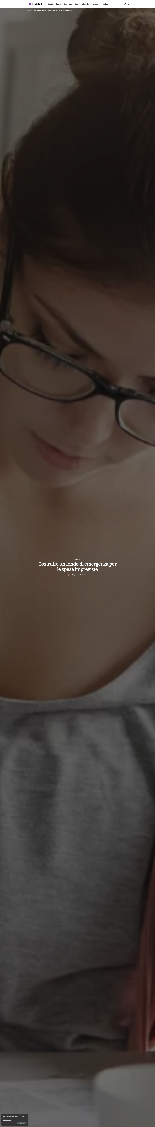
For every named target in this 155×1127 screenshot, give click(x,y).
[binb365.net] (35, 4)
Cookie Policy (7, 1120)
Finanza (77, 559)
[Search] (128, 4)
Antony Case (75, 574)
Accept (22, 1123)
